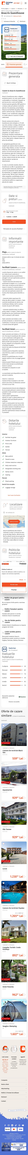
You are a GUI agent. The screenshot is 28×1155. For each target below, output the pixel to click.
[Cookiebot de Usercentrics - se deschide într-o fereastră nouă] (19, 564)
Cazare (13, 8)
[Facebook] (5, 1125)
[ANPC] (6, 1147)
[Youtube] (23, 1125)
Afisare (21, 579)
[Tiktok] (15, 1125)
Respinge (14, 589)
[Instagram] (8, 1125)
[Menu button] (25, 3)
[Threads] (19, 1125)
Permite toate (14, 584)
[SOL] (18, 1149)
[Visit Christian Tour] (7, 3)
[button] (21, 21)
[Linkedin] (12, 1125)
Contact (3, 1101)
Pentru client (5, 1084)
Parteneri (4, 1097)
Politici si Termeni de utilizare (10, 1092)
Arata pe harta (17, 16)
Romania (20, 8)
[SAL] (18, 1144)
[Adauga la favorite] (3, 725)
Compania (4, 1080)
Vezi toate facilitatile (14, 495)
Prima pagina (5, 8)
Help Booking (5, 1088)
